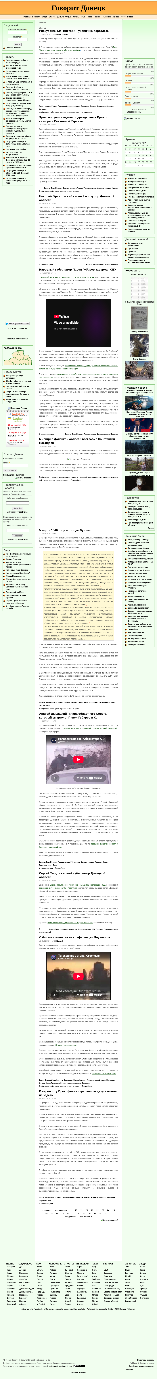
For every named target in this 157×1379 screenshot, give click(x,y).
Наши (142, 1267)
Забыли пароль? (13, 48)
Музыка (10, 1276)
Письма (22, 1301)
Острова (111, 702)
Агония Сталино (13, 559)
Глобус (40, 1301)
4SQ (117, 1309)
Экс (49, 1201)
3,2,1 (142, 1286)
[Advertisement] (78, 507)
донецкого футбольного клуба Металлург (58, 888)
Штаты (47, 705)
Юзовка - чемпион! (136, 596)
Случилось (101, 106)
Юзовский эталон (136, 642)
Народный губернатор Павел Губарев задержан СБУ (77, 269)
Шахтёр (68, 1273)
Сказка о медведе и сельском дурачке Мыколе (18, 99)
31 (73, 1213)
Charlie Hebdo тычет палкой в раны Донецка (18, 382)
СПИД (95, 1304)
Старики (144, 1279)
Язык (55, 865)
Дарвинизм (82, 1292)
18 (76, 1210)
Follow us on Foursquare (17, 339)
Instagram (100, 1309)
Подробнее (87, 112)
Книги (9, 1273)
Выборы (53, 1295)
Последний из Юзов (15, 592)
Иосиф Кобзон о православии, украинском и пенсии (18, 564)
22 (97, 1210)
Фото (123, 17)
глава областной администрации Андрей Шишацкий (70, 923)
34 (89, 1213)
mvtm (127, 1279)
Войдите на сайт (46, 112)
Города (40, 1279)
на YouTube (80, 1309)
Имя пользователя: (17, 30)
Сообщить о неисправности (141, 1366)
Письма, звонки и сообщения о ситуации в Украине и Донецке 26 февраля (17, 129)
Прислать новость (145, 1360)
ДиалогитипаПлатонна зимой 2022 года (16, 67)
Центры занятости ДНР (138, 188)
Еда (94, 1273)
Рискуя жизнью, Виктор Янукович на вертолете (74, 30)
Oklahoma (129, 1292)
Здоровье (81, 1298)
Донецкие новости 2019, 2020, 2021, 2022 (138, 508)
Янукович (43, 109)
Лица (83, 17)
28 (57, 1213)
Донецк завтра (26, 1292)
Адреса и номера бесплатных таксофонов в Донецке (140, 207)
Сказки (10, 1292)
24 (108, 1210)
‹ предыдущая (60, 1210)
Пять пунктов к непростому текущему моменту (18, 104)
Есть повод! (94, 702)
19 (81, 1210)
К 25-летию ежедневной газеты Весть (139, 303)
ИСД (93, 929)
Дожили (102, 1080)
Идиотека (108, 1276)
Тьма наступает (90, 188)
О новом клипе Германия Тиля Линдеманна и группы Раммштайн (139, 436)
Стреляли (43, 1201)
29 (62, 1213)
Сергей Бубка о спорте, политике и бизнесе (16, 602)
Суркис (143, 1292)
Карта (39, 1267)
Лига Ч (68, 1292)
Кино (9, 1270)
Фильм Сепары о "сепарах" (139, 456)
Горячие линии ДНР (137, 191)
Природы (41, 1292)
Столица (53, 1301)
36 (100, 1213)
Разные (80, 188)
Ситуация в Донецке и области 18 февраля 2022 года (18, 180)
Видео (130, 17)
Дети (142, 1276)
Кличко (68, 1298)
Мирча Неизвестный (15, 576)
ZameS (60, 941)
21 (92, 1210)
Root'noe (129, 1295)
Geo (38, 1263)
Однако (93, 106)
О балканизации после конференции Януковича (74, 937)
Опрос (129, 61)
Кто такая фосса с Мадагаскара (14, 153)
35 (95, 1213)
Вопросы (23, 1273)
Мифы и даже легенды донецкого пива (138, 544)
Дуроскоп (85, 106)
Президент (55, 1083)
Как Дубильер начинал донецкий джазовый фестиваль (138, 618)
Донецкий (11, 1304)
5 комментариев (46, 434)
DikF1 (127, 1286)
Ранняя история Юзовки (138, 570)
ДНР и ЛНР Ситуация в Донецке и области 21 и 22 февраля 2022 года (18, 160)
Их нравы (104, 702)
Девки (143, 1273)
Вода (39, 1282)
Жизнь (76, 17)
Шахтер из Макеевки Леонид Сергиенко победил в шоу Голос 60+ (139, 414)
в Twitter (110, 1309)
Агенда (22, 1270)
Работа (53, 1270)
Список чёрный (111, 1301)
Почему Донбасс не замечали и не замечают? (18, 88)
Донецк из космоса (139, 332)
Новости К (55, 1263)
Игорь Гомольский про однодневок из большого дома (17, 394)
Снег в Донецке (139, 359)
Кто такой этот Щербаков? (18, 573)
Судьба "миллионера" (138, 573)
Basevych (129, 1289)
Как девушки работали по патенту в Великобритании (140, 625)
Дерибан (23, 1279)
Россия (63, 1083)
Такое (94, 1263)
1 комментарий (46, 264)
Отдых (68, 17)
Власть (52, 17)
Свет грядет (109, 1286)
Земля (40, 1273)
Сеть (94, 1286)
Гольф (68, 1279)
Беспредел (68, 1080)
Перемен (114, 264)
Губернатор (75, 862)
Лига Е (68, 1289)
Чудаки (115, 188)
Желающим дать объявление (135, 244)
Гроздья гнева (90, 434)
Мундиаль (69, 1286)
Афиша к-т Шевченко (137, 185)
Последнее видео (136, 387)
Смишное (110, 106)
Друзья (10, 1298)
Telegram (131, 1309)
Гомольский (130, 1301)
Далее (151, 528)
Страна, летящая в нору (66, 1045)
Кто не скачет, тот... (139, 274)
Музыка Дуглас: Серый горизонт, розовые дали (139, 474)
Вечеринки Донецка (137, 182)
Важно (76, 1080)
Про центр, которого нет (138, 567)
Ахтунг (22, 1286)
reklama (10, 1295)
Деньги (60, 17)
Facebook (62, 106)
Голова (53, 1298)
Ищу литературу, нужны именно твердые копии (139, 256)
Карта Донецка (13, 348)
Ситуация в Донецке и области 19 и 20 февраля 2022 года (17, 173)
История (11, 1267)
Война (60, 702)
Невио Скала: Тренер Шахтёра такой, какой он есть (17, 586)
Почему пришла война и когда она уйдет (17, 61)
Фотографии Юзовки (137, 639)
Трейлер (96, 1279)
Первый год (133, 629)
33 (84, 1213)
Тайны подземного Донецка (140, 559)
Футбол (68, 1282)
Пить (94, 1270)
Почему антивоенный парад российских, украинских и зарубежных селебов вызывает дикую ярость (19, 112)
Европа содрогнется (79, 702)
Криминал (105, 477)
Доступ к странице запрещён (14, 377)
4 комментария (46, 868)
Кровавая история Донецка (140, 579)
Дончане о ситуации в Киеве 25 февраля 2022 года (19, 137)
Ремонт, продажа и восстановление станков (139, 261)
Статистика (55, 1282)
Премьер (54, 1289)
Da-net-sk (130, 1263)
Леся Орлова (62, 34)
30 (68, 1213)
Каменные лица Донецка (17, 570)
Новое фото (132, 270)
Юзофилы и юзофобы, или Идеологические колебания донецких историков (140, 553)
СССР (41, 705)
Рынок (95, 1298)
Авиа (59, 1197)
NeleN (128, 1276)
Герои (142, 1270)
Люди (142, 1263)
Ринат (143, 1282)
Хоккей (68, 1301)
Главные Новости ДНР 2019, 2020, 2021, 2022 (140, 502)
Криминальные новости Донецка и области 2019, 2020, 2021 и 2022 (139, 514)
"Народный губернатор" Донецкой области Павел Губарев (66, 277)
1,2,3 (106, 1270)
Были (79, 1295)
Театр (52, 1279)
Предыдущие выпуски (13, 475)
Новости (36, 17)
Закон (107, 264)
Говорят (67, 702)
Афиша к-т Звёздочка (137, 178)
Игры (79, 1267)
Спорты (69, 1263)
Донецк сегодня (70, 188)
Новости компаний (79, 477)
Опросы (10, 1286)
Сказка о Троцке (135, 635)
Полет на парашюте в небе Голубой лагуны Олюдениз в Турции (139, 392)
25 (114, 1210)
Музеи (52, 1276)
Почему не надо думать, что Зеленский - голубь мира (19, 94)
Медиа (10, 1279)
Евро (67, 1295)
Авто (94, 1276)
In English (41, 1304)
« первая (46, 1210)
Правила (132, 252)
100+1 (67, 1267)
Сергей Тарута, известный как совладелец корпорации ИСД (77, 885)
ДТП (21, 1267)
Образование (110, 1279)
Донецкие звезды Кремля (139, 582)
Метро (95, 1301)
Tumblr (123, 1309)
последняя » (86, 1216)
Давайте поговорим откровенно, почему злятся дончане (18, 121)
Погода (40, 1295)
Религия (53, 1273)
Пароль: (17, 37)
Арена (67, 1276)
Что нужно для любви (16, 149)
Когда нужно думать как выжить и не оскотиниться (18, 77)
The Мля (108, 1263)
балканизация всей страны (104, 1073)
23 (103, 1210)
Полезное (106, 17)
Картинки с (42, 1298)
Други (79, 1304)
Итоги (52, 1304)
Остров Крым (45, 1083)
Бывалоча (82, 1263)
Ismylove (129, 1273)
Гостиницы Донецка (137, 194)
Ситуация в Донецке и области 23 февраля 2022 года (18, 144)
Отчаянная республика (138, 548)
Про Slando (133, 249)
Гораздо (80, 1289)
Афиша (116, 17)
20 (87, 1210)
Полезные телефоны (137, 221)
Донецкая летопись (137, 645)
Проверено (82, 1270)
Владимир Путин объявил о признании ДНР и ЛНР (18, 166)
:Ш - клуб (69, 1270)
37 (105, 1213)
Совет (105, 862)
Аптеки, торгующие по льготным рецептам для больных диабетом (139, 215)
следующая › (71, 1216)
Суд (94, 1267)
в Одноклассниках (52, 1309)
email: (6, 463)
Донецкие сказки (73, 106)
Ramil (127, 1270)
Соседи (80, 1279)
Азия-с (40, 1276)
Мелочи (80, 1273)
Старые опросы (134, 112)
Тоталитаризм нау (112, 1289)
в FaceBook (37, 1309)
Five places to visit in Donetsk (141, 197)
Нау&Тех (96, 1282)
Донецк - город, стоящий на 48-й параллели (140, 612)
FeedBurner (23, 512)
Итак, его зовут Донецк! (138, 540)
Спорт (44, 17)
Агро (52, 1267)
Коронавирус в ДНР (137, 520)
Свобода (11, 1289)
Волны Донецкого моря (138, 608)
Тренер (143, 1289)
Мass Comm (82, 1282)
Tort (127, 1267)
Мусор (95, 1295)
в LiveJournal (68, 1309)
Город (89, 17)
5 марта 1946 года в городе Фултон (64, 530)
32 (79, 1213)
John (127, 1282)
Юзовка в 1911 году (136, 576)
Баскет (68, 1304)
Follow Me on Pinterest (17, 328)
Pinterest (91, 1309)
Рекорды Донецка (136, 632)
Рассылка (11, 1301)
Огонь (39, 1286)
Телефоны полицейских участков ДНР (139, 225)
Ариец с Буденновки (137, 605)
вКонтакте (26, 1309)
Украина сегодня (104, 188)
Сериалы (96, 1289)
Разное (97, 17)
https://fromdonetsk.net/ (61, 1366)
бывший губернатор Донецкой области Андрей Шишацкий (90, 728)
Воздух (40, 1289)
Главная (27, 17)
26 (46, 1213)
